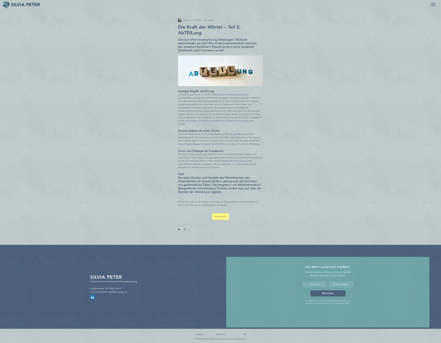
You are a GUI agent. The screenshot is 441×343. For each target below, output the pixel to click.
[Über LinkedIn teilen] (179, 229)
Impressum (199, 334)
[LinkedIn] (92, 297)
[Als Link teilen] (185, 229)
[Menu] (433, 4)
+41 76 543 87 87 (98, 292)
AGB (244, 334)
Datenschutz (220, 334)
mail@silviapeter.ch (118, 292)
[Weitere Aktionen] (261, 20)
